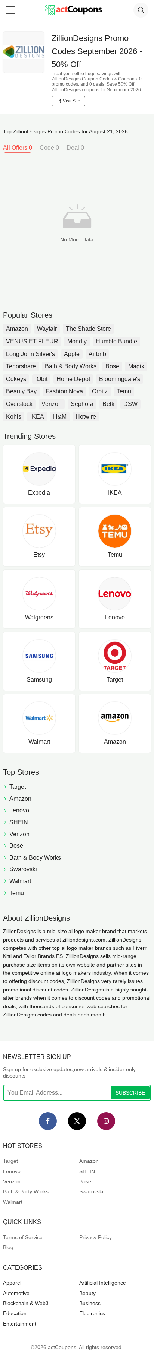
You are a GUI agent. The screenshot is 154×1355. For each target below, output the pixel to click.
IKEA (37, 416)
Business (90, 1303)
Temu (124, 391)
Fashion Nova (64, 391)
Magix (136, 366)
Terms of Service (23, 1237)
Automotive (16, 1293)
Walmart (12, 1202)
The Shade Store (88, 329)
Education (15, 1313)
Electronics (92, 1313)
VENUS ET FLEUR (32, 341)
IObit (41, 379)
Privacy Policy (95, 1237)
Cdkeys (16, 379)
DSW (130, 404)
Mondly (77, 341)
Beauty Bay (21, 391)
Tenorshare (21, 366)
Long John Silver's (30, 354)
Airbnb (97, 354)
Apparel (12, 1283)
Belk (108, 404)
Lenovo (12, 1171)
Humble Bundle (116, 341)
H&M (60, 416)
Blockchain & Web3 (26, 1303)
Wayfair (47, 329)
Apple (72, 354)
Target (10, 1161)
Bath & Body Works (70, 366)
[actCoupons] (73, 10)
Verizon (51, 404)
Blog (8, 1247)
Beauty (87, 1293)
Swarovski (91, 1191)
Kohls (13, 416)
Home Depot (73, 379)
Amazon (17, 329)
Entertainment (19, 1324)
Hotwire (86, 416)
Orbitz (100, 391)
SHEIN (87, 1171)
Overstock (19, 404)
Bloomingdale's (119, 379)
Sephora (82, 404)
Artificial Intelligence (102, 1283)
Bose (112, 366)
